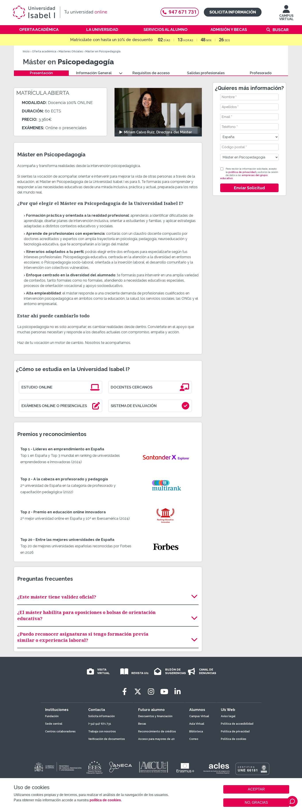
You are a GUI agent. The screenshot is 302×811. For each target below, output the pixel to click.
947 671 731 (183, 12)
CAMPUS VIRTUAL (286, 17)
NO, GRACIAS (256, 802)
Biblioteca (196, 731)
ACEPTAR (256, 789)
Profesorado (260, 73)
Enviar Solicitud (249, 188)
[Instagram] (151, 692)
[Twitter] (137, 692)
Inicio (26, 51)
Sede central (53, 723)
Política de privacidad (235, 731)
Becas (142, 723)
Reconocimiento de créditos (157, 731)
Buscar (281, 29)
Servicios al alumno (165, 29)
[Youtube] (164, 692)
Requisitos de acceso (151, 73)
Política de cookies (233, 739)
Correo (193, 739)
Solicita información (232, 12)
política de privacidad (242, 172)
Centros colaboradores (60, 731)
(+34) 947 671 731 (99, 723)
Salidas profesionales (206, 73)
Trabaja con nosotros (102, 731)
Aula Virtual (196, 723)
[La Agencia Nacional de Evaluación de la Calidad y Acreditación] (120, 767)
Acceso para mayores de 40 (156, 739)
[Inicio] (81, 12)
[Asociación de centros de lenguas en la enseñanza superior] (216, 768)
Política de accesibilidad (237, 723)
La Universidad (102, 29)
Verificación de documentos (106, 739)
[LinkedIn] (177, 692)
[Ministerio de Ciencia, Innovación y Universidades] (57, 767)
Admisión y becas (228, 29)
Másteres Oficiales (71, 51)
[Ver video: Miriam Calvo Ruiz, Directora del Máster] (158, 112)
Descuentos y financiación (155, 716)
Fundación (52, 716)
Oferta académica (39, 29)
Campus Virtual (199, 716)
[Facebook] (124, 692)
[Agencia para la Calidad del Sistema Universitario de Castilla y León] (153, 767)
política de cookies (105, 800)
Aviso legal (228, 716)
